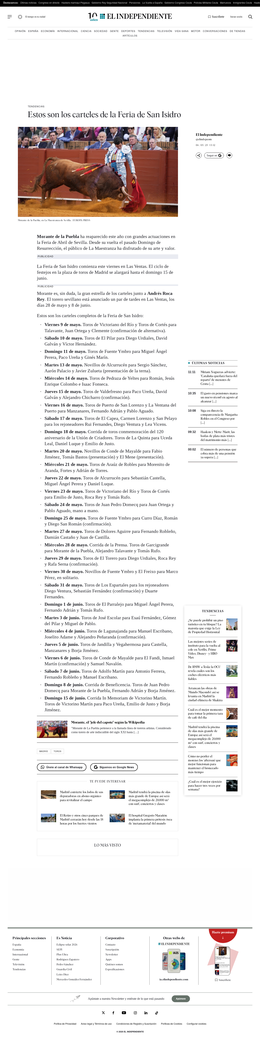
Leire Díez (63, 974)
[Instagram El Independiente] (135, 1013)
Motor (195, 31)
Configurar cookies (196, 1023)
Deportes (128, 31)
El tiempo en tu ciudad (35, 16)
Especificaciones (114, 969)
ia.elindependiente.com (174, 979)
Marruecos (225, 2)
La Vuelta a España (152, 2)
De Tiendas (237, 31)
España (33, 31)
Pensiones (134, 2)
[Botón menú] (10, 17)
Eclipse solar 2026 (67, 944)
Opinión (20, 31)
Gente (114, 31)
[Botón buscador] (250, 17)
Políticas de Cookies (171, 1023)
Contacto (110, 944)
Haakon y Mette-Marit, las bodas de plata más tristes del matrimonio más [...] (218, 436)
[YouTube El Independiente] (124, 1013)
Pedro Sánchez (65, 964)
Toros (57, 751)
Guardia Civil (64, 969)
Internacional (67, 31)
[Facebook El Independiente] (113, 1013)
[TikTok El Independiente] (156, 1013)
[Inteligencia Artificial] (174, 971)
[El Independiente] (130, 17)
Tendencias (146, 31)
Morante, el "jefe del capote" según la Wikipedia (108, 722)
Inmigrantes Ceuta (242, 2)
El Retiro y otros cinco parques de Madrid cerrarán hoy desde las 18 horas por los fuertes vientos (81, 819)
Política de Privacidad (65, 1023)
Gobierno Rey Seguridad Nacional (109, 2)
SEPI (59, 949)
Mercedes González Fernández (74, 979)
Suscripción (112, 949)
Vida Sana (182, 31)
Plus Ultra (62, 954)
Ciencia (86, 31)
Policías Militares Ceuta (206, 2)
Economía (48, 31)
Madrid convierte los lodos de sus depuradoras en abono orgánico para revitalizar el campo (81, 796)
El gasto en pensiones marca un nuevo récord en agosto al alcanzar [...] (219, 397)
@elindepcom (204, 139)
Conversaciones (215, 31)
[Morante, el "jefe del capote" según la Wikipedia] (52, 729)
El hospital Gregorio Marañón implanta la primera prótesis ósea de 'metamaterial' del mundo (150, 819)
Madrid (43, 751)
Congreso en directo (49, 2)
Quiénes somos (114, 964)
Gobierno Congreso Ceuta (178, 2)
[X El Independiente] (103, 1013)
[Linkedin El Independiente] (146, 1013)
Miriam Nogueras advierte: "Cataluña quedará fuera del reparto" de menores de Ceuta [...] (219, 378)
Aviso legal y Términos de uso (96, 1023)
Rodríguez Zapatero (68, 959)
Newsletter (111, 954)
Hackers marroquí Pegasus (75, 2)
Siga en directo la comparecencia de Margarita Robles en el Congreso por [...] (219, 416)
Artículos (130, 35)
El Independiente (209, 134)
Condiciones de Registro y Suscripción (136, 1023)
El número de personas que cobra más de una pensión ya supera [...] (218, 453)
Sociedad (101, 31)
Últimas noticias (28, 2)
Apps (108, 959)
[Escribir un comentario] (229, 155)
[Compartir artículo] (199, 155)
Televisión (164, 31)
